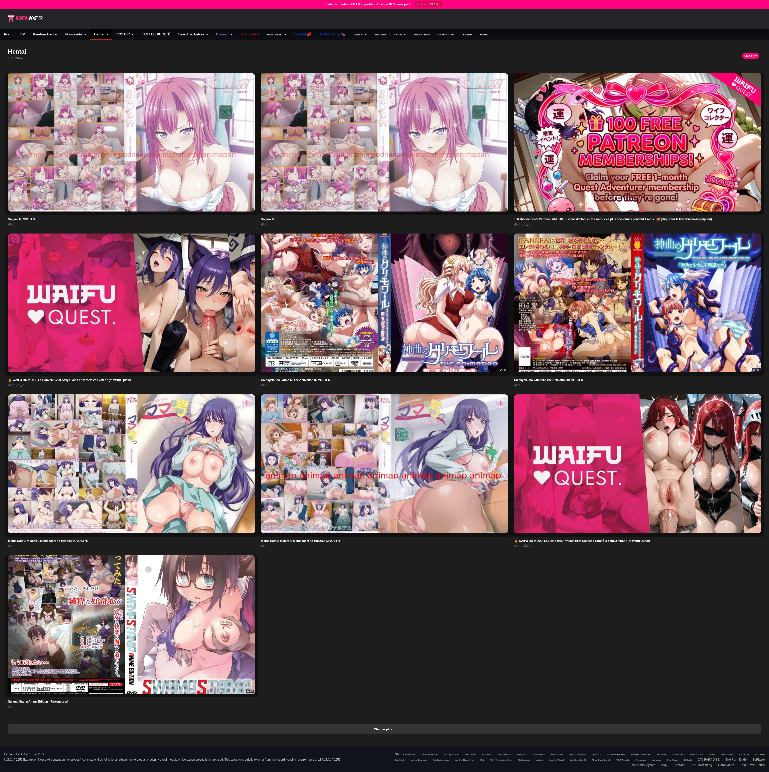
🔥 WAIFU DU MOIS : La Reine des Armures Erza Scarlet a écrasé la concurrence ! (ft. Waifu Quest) (582, 540)
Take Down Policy (752, 765)
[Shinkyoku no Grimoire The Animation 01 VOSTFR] (637, 316)
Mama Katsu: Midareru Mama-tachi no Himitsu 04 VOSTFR (48, 540)
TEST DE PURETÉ (156, 34)
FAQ (664, 765)
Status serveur (405, 754)
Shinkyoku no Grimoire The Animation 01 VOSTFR (548, 380)
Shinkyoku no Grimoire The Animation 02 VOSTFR (295, 380)
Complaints (726, 765)
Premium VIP (14, 34)
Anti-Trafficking (701, 765)
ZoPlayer (759, 759)
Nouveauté (74, 34)
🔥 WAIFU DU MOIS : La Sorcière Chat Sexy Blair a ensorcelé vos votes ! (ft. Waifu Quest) (69, 380)
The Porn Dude (736, 759)
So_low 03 (268, 219)
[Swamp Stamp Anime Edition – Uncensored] (131, 624)
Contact (678, 765)
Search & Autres (191, 34)
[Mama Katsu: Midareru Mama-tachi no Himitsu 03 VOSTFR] (384, 478)
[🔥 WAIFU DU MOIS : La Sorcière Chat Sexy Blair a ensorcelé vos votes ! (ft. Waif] (131, 305)
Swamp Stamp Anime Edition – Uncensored (38, 701)
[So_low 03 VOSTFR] (131, 157)
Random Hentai (45, 34)
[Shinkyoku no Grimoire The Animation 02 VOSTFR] (384, 303)
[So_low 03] (384, 157)
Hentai (99, 34)
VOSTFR (123, 34)
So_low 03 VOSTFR (21, 219)
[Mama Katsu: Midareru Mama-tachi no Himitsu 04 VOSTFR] (131, 476)
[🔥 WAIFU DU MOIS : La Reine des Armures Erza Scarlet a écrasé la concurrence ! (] (637, 465)
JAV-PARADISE (709, 759)
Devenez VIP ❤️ (428, 4)
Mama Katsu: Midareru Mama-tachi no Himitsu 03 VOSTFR (301, 540)
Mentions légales (643, 765)
